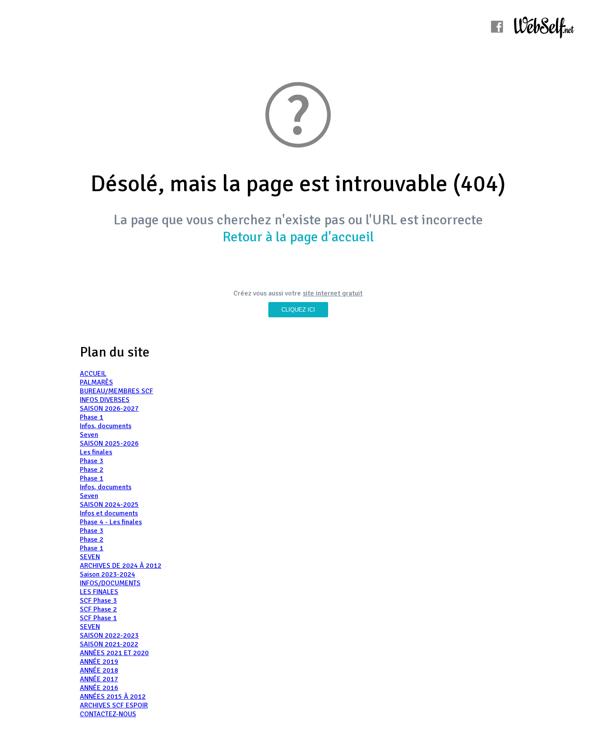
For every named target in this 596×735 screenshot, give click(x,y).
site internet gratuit (333, 293)
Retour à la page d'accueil (298, 236)
